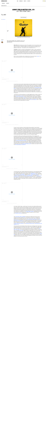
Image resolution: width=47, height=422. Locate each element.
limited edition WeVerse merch (26, 143)
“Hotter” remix (21, 230)
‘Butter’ (38, 56)
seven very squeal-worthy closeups (21, 140)
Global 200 (35, 99)
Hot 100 (31, 99)
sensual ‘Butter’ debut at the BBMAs (20, 216)
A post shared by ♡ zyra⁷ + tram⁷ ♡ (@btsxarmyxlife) (11, 168)
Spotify (24, 97)
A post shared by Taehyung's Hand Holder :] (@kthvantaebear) (11, 124)
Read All (7, 3)
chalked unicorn (33, 173)
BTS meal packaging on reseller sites (20, 144)
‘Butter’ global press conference (19, 223)
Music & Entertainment (23, 17)
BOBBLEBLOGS (4, 19)
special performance (20, 220)
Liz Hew (2, 40)
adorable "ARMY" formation (30, 211)
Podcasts (3, 3)
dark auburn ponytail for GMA (30, 223)
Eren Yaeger (28, 175)
